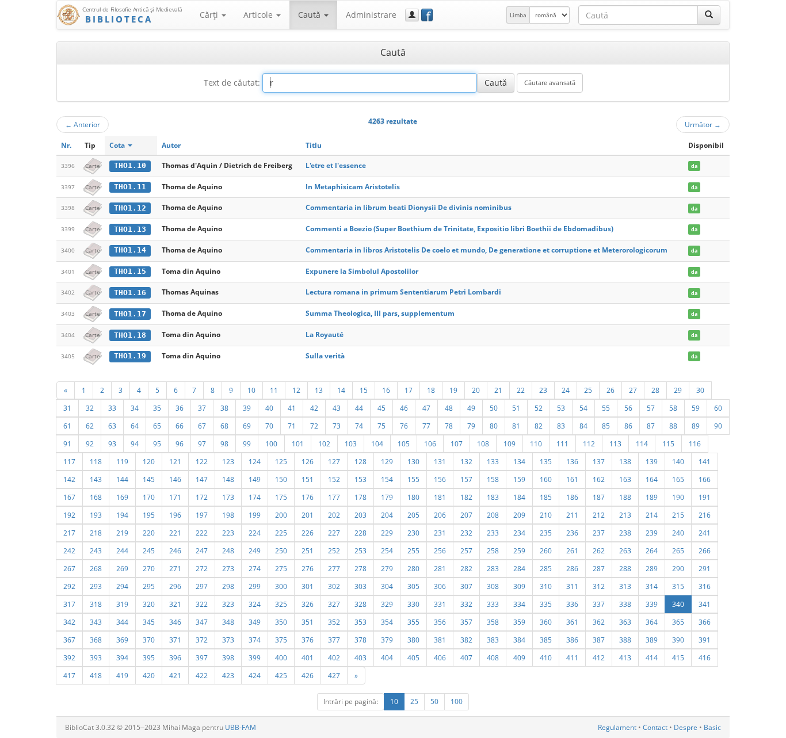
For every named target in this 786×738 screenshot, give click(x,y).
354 (387, 621)
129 (387, 461)
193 (96, 514)
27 (633, 390)
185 (546, 497)
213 (625, 514)
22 (521, 390)
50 (494, 407)
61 (67, 425)
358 (493, 621)
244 (122, 550)
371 (175, 639)
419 (122, 675)
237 (599, 532)
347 (202, 621)
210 (546, 514)
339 (652, 604)
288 (625, 568)
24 (566, 390)
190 (678, 497)
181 (440, 497)
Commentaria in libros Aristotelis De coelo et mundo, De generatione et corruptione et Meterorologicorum (486, 250)
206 (440, 514)
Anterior (82, 124)
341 (705, 604)
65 (157, 425)
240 (678, 532)
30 (700, 390)
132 (466, 461)
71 (292, 425)
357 (466, 621)
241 (705, 532)
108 (483, 443)
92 (90, 443)
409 (519, 657)
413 (625, 657)
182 (466, 497)
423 (228, 675)
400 (281, 657)
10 (251, 390)
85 (606, 425)
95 (157, 443)
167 (69, 497)
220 (149, 532)
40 (269, 407)
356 (440, 621)
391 (705, 639)
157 (466, 479)
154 (387, 479)
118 (96, 461)
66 (179, 425)
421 (175, 675)
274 (255, 568)
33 (112, 407)
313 (625, 586)
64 (135, 425)
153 (360, 479)
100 (271, 443)
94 (135, 443)
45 (381, 407)
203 (360, 514)
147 (202, 479)
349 (255, 621)
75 (381, 425)
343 (96, 621)
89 (696, 425)
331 (440, 604)
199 (255, 514)
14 (341, 390)
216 (705, 514)
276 (308, 568)
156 (440, 479)
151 (308, 479)
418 (96, 675)
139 (652, 461)
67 (202, 425)
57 (651, 407)
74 (359, 425)
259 (519, 550)
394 (122, 657)
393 (96, 657)
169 (122, 497)
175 (281, 497)
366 (705, 621)
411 (572, 657)
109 (509, 443)
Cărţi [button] (210, 14)
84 (583, 425)
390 (678, 639)
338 (625, 604)
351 (308, 621)
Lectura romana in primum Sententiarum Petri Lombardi (403, 292)
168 (96, 497)
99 (247, 443)
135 (546, 461)
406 (440, 657)
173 (228, 497)
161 (572, 479)
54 (583, 407)
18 (431, 390)
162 (599, 479)
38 (224, 407)
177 (334, 497)
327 (334, 604)
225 (281, 532)
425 (281, 675)
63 (112, 425)
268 (96, 568)
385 (546, 639)
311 (572, 586)
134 (519, 461)
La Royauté (325, 334)
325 (281, 604)
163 (625, 479)
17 (409, 390)
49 (471, 407)
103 (351, 443)
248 (228, 550)
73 (337, 425)
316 (705, 586)
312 (599, 586)
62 (90, 425)
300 (281, 586)
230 (413, 532)
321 (175, 604)
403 (360, 657)
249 (255, 550)
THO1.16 (130, 292)
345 (149, 621)
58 (673, 407)
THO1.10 (130, 165)
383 (493, 639)
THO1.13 (130, 229)
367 (69, 639)
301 (308, 586)
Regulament (617, 727)
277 (334, 568)
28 (655, 390)
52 (539, 407)
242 (69, 550)
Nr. (66, 145)
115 (668, 443)
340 (678, 604)
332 (466, 604)
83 (561, 425)
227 (334, 532)
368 (96, 639)
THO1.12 (130, 208)
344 (122, 621)
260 (546, 550)
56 (628, 407)
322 (202, 604)
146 (175, 479)
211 (572, 514)
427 (334, 675)
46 (404, 407)
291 (705, 568)
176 (308, 497)
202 (334, 514)
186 (572, 497)
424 (255, 675)
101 (298, 443)
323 (228, 604)
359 (519, 621)
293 (96, 586)
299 (255, 586)
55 (606, 407)
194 (122, 514)
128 (360, 461)
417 (69, 675)
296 (175, 586)
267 (69, 568)
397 (202, 657)
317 (69, 604)
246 (175, 550)
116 (695, 443)
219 (122, 532)
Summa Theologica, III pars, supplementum (380, 313)
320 (149, 604)
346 (175, 621)
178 (360, 497)
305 (413, 586)
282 (466, 568)
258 (493, 550)
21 (498, 390)
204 (387, 514)
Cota (118, 145)
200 (281, 514)
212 (599, 514)
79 (471, 425)
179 (387, 497)
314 (652, 586)
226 (308, 532)
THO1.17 (130, 313)
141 (705, 461)
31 (67, 407)
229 (387, 532)
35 (157, 407)
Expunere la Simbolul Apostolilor (362, 271)
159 (519, 479)
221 (175, 532)
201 (308, 514)
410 (546, 657)
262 (599, 550)
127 (334, 461)
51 (516, 407)
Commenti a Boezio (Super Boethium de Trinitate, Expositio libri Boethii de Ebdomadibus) (459, 229)
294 (122, 586)
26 (610, 390)
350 (281, 621)
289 (652, 568)
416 (705, 657)
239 (652, 532)
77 (426, 425)
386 (572, 639)
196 (175, 514)
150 (281, 479)
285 (546, 568)
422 (202, 675)
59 (696, 407)
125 (281, 461)
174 (255, 497)
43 (337, 407)
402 (334, 657)
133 (493, 461)
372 (202, 639)
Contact (655, 727)
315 (678, 586)
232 (466, 532)
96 (179, 443)
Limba (518, 15)
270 (149, 568)
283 (493, 568)
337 (599, 604)
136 (572, 461)
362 (599, 621)
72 (314, 425)
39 (247, 407)
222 (202, 532)
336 (572, 604)
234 (519, 532)
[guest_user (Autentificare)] (412, 15)
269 (122, 568)
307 (466, 586)
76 (404, 425)
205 (413, 514)
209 (519, 514)
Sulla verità (325, 356)
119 (122, 461)
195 (149, 514)
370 (149, 639)
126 (308, 461)
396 (175, 657)
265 (678, 550)
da (694, 166)
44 (359, 407)
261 (572, 550)
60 (718, 407)
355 (413, 621)
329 (387, 604)
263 (625, 550)
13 (319, 390)
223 (228, 532)
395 (149, 657)
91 (67, 443)
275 (281, 568)
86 (628, 425)
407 (466, 657)
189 (652, 497)
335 (546, 604)
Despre (685, 727)
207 (466, 514)
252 (334, 550)
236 (572, 532)
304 (387, 586)
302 (334, 586)
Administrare (371, 14)
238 (625, 532)
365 (678, 621)
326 (308, 604)
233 (493, 532)
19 (453, 390)
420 (149, 675)
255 (413, 550)
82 (539, 425)
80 (494, 425)
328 (360, 604)
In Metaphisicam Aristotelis (353, 187)
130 (413, 461)
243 (96, 550)
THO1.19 (130, 355)
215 (678, 514)
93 (112, 443)
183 (493, 497)
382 (466, 639)
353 (360, 621)
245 (149, 550)
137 (599, 461)
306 (440, 586)
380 (413, 639)
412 (599, 657)
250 (281, 550)
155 (413, 479)
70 (269, 425)
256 (440, 550)
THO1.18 (130, 335)
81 (516, 425)
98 (224, 443)
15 (364, 390)
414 (652, 657)
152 (334, 479)
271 (175, 568)
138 (625, 461)
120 (149, 461)
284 (519, 568)
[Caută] (708, 15)
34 (135, 407)
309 (519, 586)
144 (122, 479)
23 (543, 390)
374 (255, 639)
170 (149, 497)
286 (572, 568)
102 (324, 443)
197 (202, 514)
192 (69, 514)
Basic (712, 727)
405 (413, 657)
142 (69, 479)
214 (652, 514)
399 (255, 657)
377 (334, 639)
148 (228, 479)
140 (678, 461)
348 (228, 621)
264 (652, 550)
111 (562, 443)
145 (149, 479)
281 (440, 568)
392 (69, 657)
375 (281, 639)
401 (308, 657)
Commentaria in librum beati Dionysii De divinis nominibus (409, 207)
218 (96, 532)
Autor (171, 145)
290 (678, 568)
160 (546, 479)
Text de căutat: (232, 82)
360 (546, 621)
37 (202, 407)
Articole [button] (259, 14)
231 (440, 532)
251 (308, 550)
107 (457, 443)
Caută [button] (310, 14)
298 (228, 586)
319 (122, 604)
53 (561, 407)
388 (625, 639)
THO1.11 (130, 186)
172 (202, 497)
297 (202, 586)
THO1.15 (130, 271)
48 (449, 407)
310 (546, 586)
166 (705, 479)
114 (642, 443)
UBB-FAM (240, 727)
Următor (703, 124)
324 (255, 604)
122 (202, 461)
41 (292, 407)
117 (69, 461)
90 (718, 425)
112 (589, 443)
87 (651, 425)
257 (466, 550)
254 (387, 550)
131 (440, 461)
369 (122, 639)
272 (202, 568)
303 (360, 586)
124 (255, 461)
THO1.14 (130, 250)
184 (519, 497)
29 (678, 390)
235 (546, 532)
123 (228, 461)
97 (202, 443)
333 (493, 604)
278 (360, 568)
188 (625, 497)
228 (360, 532)
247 (202, 550)
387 (599, 639)
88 (673, 425)
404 (387, 657)
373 (228, 639)
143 (96, 479)
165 (678, 479)
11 (274, 390)
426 (308, 675)
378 (360, 639)
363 (625, 621)
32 (90, 407)
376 (308, 639)
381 (440, 639)
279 (387, 568)
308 (493, 586)
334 (519, 604)
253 (360, 550)
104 (377, 443)
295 (149, 586)
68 (224, 425)
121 (175, 461)
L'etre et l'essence (336, 165)
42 (314, 407)
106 (430, 443)
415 (678, 657)
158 (493, 479)
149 (255, 479)
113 (615, 443)
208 (493, 514)
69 (247, 425)
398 (228, 657)
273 (228, 568)
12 (296, 390)
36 (179, 407)
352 (334, 621)
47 (426, 407)
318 (96, 604)
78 (449, 425)
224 (255, 532)
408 (493, 657)
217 (69, 532)
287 (599, 568)
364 (652, 621)
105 (404, 443)
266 (705, 550)
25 (588, 390)
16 (386, 390)
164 (652, 479)
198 (228, 514)
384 (519, 639)
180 (413, 497)
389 (652, 639)
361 (572, 621)
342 (69, 621)
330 (413, 604)
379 (387, 639)
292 (69, 586)
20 (476, 390)
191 (705, 497)
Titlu (314, 145)
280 (413, 568)
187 (599, 497)
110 (536, 443)
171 (175, 497)
